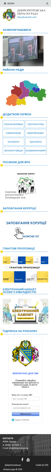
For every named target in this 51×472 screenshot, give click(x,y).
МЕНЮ (10, 3)
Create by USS (42, 465)
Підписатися (25, 414)
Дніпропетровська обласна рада (31, 12)
